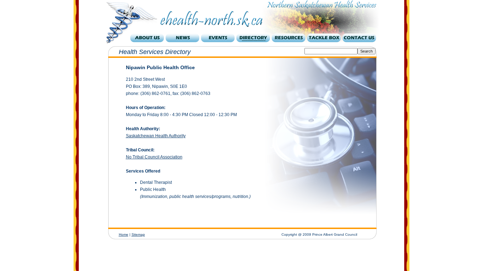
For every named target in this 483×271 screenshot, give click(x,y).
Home (123, 234)
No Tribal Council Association (154, 157)
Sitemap (138, 234)
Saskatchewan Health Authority (156, 135)
